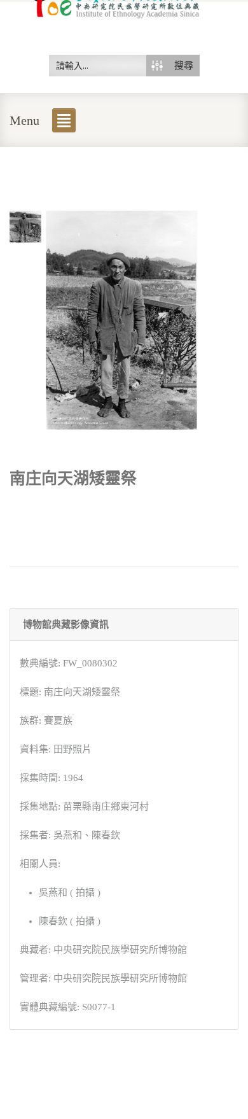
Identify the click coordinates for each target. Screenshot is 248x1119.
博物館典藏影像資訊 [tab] (66, 624)
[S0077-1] (25, 225)
